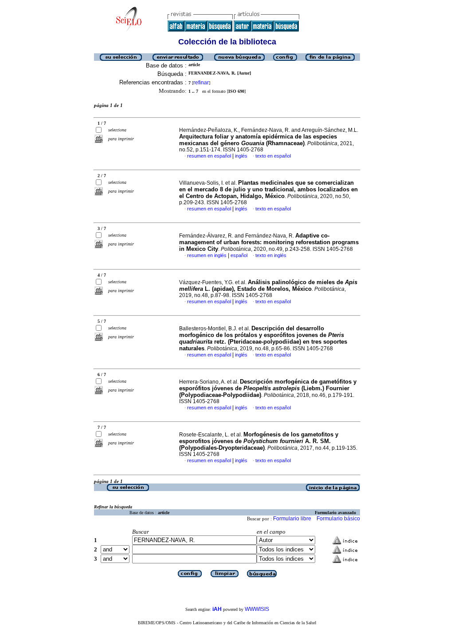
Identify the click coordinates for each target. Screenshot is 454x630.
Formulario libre (292, 518)
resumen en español (209, 155)
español (239, 255)
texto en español (273, 155)
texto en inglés (270, 255)
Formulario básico (338, 518)
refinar (201, 82)
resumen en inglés (207, 255)
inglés (241, 155)
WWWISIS (257, 609)
